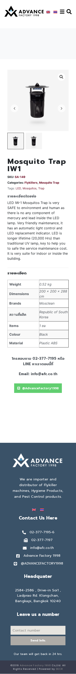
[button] (38, 388)
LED (18, 188)
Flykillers (31, 182)
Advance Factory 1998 (35, 665)
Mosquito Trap (49, 182)
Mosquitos (30, 188)
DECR (59, 669)
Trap (41, 188)
